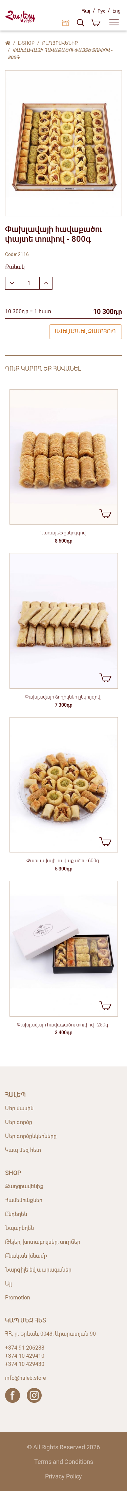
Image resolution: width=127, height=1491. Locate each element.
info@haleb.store (25, 1378)
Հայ (86, 11)
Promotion (17, 1297)
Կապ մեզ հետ (23, 1150)
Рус (101, 11)
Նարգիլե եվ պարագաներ (38, 1270)
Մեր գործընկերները (31, 1136)
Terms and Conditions (63, 1461)
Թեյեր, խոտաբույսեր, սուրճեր (42, 1242)
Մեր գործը (18, 1122)
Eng (116, 11)
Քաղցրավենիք (60, 43)
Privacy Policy (63, 1476)
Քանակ (15, 267)
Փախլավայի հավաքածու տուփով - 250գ (62, 1024)
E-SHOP (26, 43)
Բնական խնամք (26, 1256)
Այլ (8, 1283)
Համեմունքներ (23, 1200)
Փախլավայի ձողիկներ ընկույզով (62, 697)
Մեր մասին (19, 1108)
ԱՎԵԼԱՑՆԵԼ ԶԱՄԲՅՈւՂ (85, 331)
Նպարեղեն (19, 1228)
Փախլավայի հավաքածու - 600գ (62, 860)
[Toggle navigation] (114, 22)
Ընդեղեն (16, 1214)
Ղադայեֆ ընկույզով (63, 532)
